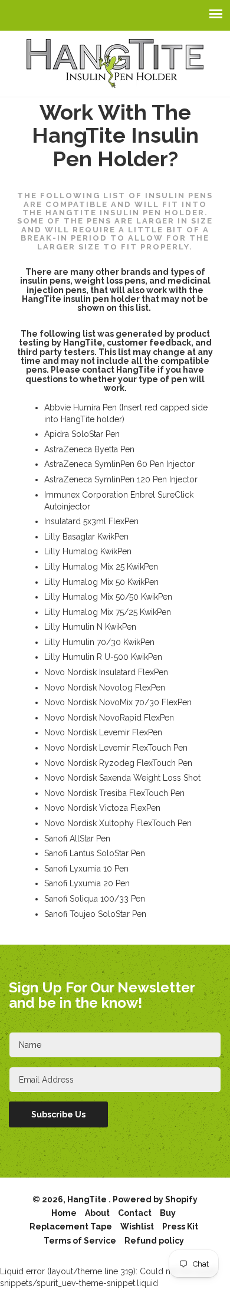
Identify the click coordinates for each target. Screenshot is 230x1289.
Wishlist (137, 1226)
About (97, 1213)
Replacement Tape (70, 1226)
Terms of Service (80, 1240)
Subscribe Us (58, 1114)
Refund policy (154, 1240)
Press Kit (180, 1226)
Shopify (181, 1199)
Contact (135, 1213)
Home (64, 1213)
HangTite (88, 1199)
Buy (168, 1213)
